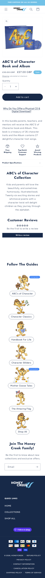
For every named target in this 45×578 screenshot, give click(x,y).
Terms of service (33, 573)
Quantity (6, 81)
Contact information (24, 564)
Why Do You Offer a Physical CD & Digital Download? (21, 110)
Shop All (22, 431)
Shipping (5, 76)
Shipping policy (14, 573)
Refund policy (34, 555)
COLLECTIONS (12, 512)
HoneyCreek (17, 555)
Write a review (22, 235)
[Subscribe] (37, 466)
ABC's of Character (22, 293)
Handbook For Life (21, 339)
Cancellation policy (24, 568)
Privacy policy (24, 560)
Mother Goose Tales (21, 385)
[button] (6, 9)
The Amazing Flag (21, 408)
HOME (8, 506)
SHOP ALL (10, 518)
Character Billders (21, 362)
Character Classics (21, 316)
